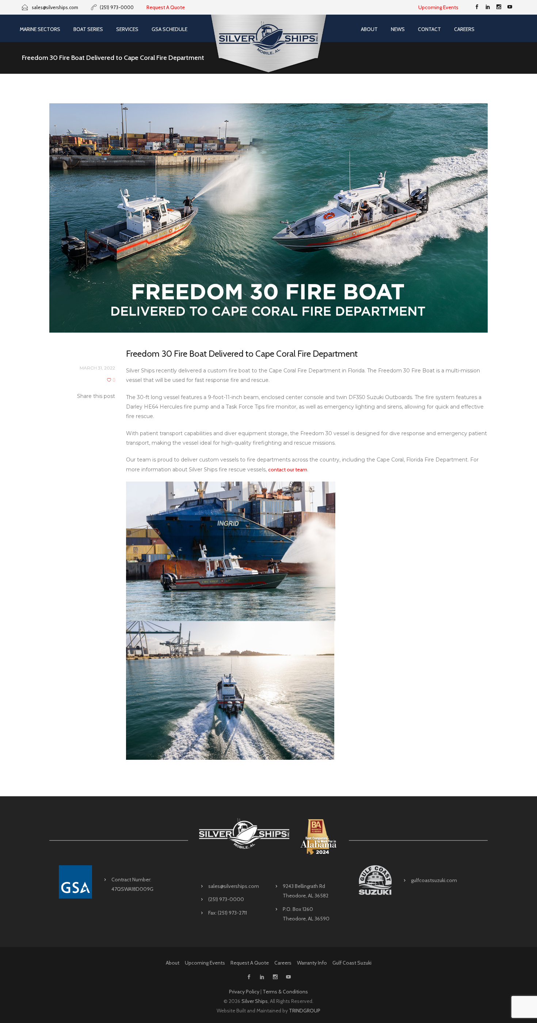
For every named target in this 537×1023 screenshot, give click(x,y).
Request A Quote (165, 7)
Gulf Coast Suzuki (352, 962)
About (369, 29)
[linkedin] (487, 7)
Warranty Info (312, 962)
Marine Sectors (40, 29)
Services (127, 29)
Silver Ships (254, 1001)
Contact (429, 29)
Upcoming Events (438, 7)
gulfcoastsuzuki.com (434, 880)
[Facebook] (476, 7)
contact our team (287, 469)
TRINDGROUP (304, 1010)
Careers (464, 29)
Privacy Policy (244, 991)
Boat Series (88, 29)
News (398, 29)
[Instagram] (498, 7)
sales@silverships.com (233, 886)
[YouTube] (509, 7)
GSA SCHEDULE (169, 29)
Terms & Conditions (285, 991)
